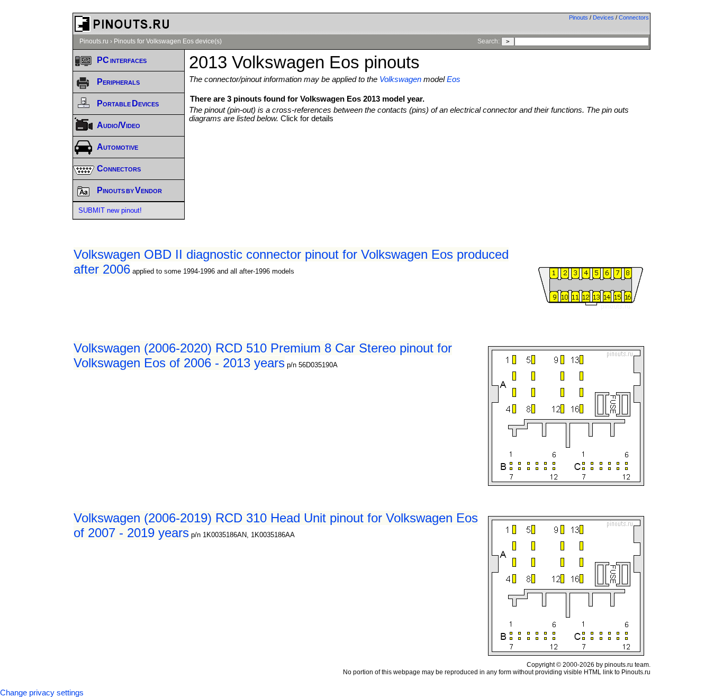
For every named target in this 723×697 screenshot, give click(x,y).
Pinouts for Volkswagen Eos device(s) (168, 41)
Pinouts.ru (94, 41)
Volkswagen (400, 79)
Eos (453, 79)
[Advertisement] (419, 152)
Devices (603, 17)
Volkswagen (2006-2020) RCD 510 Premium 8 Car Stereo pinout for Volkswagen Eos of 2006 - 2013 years (263, 355)
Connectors (634, 17)
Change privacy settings (42, 693)
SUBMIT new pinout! (110, 210)
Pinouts (578, 17)
